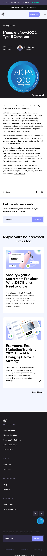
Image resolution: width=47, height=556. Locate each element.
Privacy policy (37, 550)
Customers (7, 469)
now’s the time (19, 173)
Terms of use (24, 550)
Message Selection (10, 435)
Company (6, 489)
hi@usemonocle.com (10, 509)
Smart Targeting (9, 430)
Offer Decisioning (10, 445)
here (34, 7)
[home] (3, 14)
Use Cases (7, 465)
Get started (34, 14)
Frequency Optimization (12, 440)
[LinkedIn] (35, 513)
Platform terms (10, 550)
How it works (8, 449)
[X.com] (41, 513)
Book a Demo (8, 505)
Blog (5, 485)
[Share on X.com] (42, 192)
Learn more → (36, 2)
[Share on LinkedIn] (37, 192)
